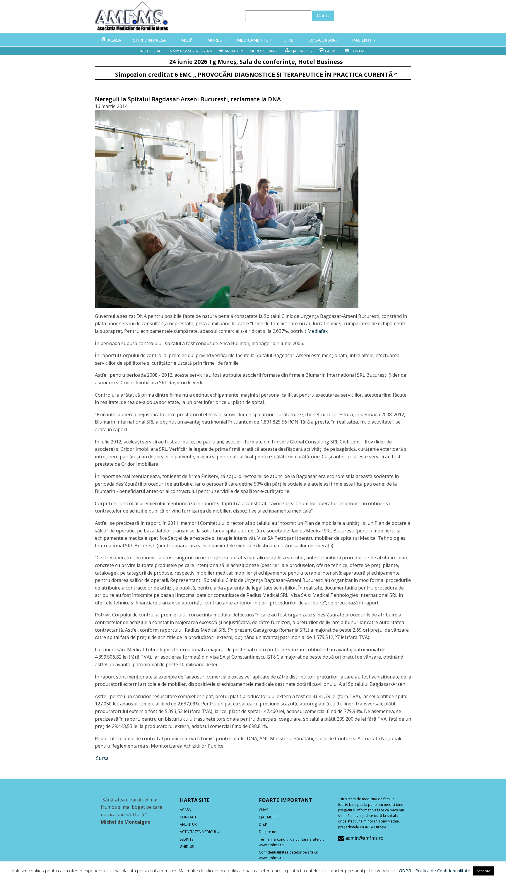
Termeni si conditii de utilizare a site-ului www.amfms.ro (292, 842)
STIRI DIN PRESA (149, 40)
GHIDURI (187, 846)
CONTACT (188, 817)
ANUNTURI (189, 824)
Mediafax (317, 331)
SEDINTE (186, 839)
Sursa (102, 758)
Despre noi (268, 831)
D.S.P (263, 824)
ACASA (185, 809)
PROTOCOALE (151, 51)
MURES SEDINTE (264, 51)
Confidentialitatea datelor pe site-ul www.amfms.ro (288, 855)
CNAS (263, 809)
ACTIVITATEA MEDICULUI (200, 831)
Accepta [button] (483, 870)
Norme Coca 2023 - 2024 (191, 51)
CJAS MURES (268, 817)
